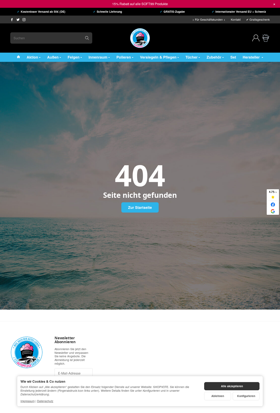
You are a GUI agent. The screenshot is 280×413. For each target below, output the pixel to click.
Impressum (27, 401)
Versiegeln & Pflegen (158, 56)
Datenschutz (45, 401)
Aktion (32, 56)
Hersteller (252, 56)
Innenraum (98, 56)
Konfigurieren (246, 396)
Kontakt (236, 19)
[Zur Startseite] (140, 38)
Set (233, 56)
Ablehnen (217, 396)
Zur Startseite (140, 207)
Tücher (192, 56)
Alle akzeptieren (232, 386)
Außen (53, 56)
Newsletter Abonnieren (65, 340)
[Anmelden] (256, 38)
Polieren (123, 56)
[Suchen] (87, 38)
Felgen (74, 56)
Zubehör (214, 56)
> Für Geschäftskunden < (208, 19)
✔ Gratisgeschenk (258, 19)
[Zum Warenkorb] (266, 38)
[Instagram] (24, 19)
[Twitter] (18, 19)
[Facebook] (12, 19)
